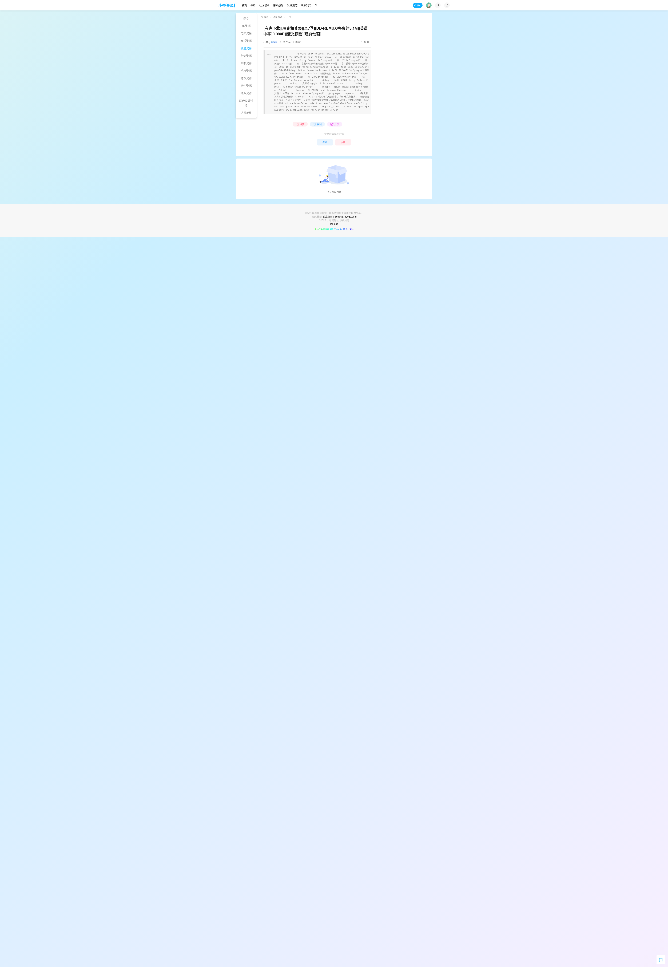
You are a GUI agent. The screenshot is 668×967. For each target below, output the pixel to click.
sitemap (334, 224)
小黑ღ (267, 42)
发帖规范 (292, 5)
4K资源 (246, 26)
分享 (336, 124)
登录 (325, 142)
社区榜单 (264, 5)
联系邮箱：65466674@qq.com (340, 216)
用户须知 (278, 5)
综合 (246, 18)
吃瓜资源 (246, 93)
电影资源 (246, 33)
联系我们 (306, 5)
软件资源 (246, 86)
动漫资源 (246, 48)
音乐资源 (246, 41)
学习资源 (246, 71)
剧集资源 (246, 56)
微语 (253, 5)
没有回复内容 (334, 192)
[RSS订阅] (316, 5)
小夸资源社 (227, 5)
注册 (343, 142)
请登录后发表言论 (334, 133)
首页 (244, 5)
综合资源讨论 (246, 102)
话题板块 (246, 113)
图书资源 (246, 63)
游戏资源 (246, 78)
